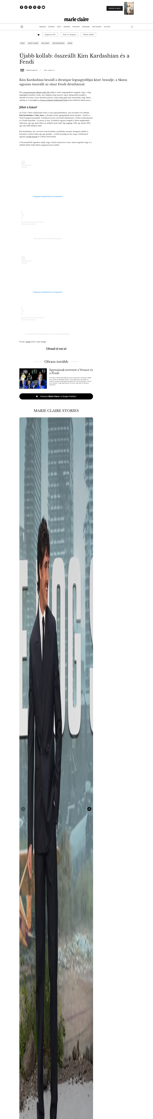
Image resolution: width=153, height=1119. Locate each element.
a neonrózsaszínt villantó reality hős (36, 92)
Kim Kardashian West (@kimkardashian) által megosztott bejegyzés (47, 334)
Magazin (42, 26)
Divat (59, 26)
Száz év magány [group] (69, 35)
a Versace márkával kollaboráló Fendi (53, 100)
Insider (28, 342)
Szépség (67, 26)
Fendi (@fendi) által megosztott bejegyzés (48, 238)
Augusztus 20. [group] (50, 35)
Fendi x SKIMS (33, 43)
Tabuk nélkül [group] (88, 35)
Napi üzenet (96, 26)
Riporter (76, 26)
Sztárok (51, 26)
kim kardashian (58, 43)
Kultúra (107, 26)
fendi (22, 43)
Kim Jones (45, 43)
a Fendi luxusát (31, 137)
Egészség (86, 26)
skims (70, 43)
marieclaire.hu (32, 70)
